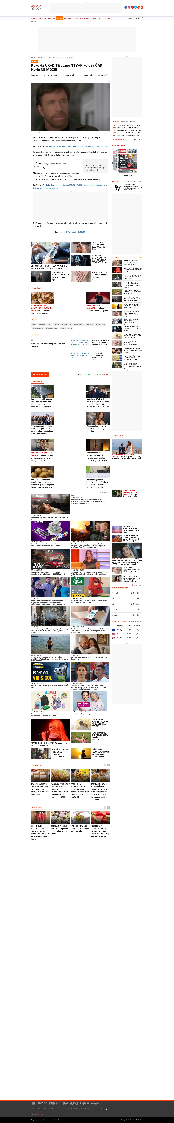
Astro (76, 18)
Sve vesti (115, 258)
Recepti (33, 21)
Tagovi (34, 320)
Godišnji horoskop (130, 181)
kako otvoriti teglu (51, 328)
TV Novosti (107, 18)
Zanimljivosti (85, 18)
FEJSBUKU (81, 232)
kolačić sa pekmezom (38, 324)
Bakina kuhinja (100, 324)
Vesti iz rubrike (37, 807)
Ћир (139, 7)
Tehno (94, 18)
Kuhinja (59, 18)
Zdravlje (42, 18)
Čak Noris (63, 328)
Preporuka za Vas (37, 288)
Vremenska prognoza (120, 588)
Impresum (34, 1114)
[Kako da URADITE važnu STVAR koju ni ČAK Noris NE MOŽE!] (70, 107)
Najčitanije (124, 121)
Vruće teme (35, 335)
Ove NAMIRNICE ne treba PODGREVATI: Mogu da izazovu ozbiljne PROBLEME (76, 146)
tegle (49, 324)
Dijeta (46, 22)
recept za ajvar (78, 324)
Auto (100, 18)
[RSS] (140, 258)
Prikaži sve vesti (118, 139)
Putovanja (68, 18)
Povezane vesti (37, 765)
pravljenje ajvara (66, 324)
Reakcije (132, 121)
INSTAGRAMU (71, 232)
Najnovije (116, 121)
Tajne (40, 22)
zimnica (56, 324)
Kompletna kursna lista (134, 621)
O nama (95, 1109)
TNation (140, 1120)
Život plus (51, 18)
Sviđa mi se (82, 374)
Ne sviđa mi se (99, 374)
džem (70, 328)
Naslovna (34, 18)
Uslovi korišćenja (102, 1109)
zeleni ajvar (89, 324)
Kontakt (40, 1114)
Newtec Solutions (130, 1120)
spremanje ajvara (37, 328)
